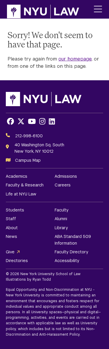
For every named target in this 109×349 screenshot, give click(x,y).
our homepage (75, 59)
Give (10, 251)
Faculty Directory (71, 251)
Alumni (61, 218)
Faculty (62, 210)
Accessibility (67, 260)
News (11, 236)
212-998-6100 (29, 135)
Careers (63, 185)
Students (15, 210)
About (12, 227)
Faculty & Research (25, 185)
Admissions (66, 176)
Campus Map (28, 160)
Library (61, 227)
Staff (11, 218)
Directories (17, 260)
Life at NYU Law (21, 194)
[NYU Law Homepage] (43, 9)
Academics (16, 176)
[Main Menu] (98, 9)
